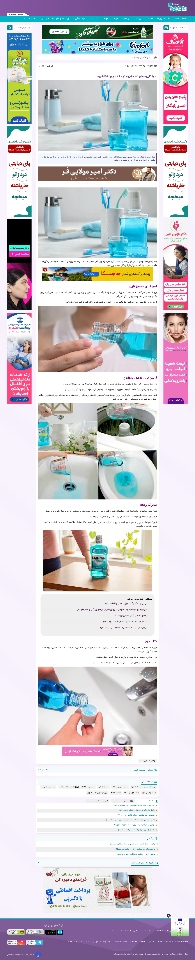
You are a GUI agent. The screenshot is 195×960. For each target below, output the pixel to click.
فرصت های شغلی (120, 941)
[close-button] (169, 916)
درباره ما (143, 941)
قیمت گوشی (103, 787)
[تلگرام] (34, 944)
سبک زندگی (80, 19)
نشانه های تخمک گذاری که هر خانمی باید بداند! (125, 622)
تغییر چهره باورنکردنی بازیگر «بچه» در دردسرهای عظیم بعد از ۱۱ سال (129, 820)
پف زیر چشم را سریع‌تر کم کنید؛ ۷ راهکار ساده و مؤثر (135, 829)
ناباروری (150, 19)
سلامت (94, 19)
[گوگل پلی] (35, 932)
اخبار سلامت (53, 19)
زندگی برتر (78, 941)
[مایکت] (54, 932)
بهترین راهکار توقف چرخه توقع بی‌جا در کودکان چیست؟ (132, 844)
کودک (105, 19)
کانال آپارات (106, 941)
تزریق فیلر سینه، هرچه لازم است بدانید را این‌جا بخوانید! (122, 628)
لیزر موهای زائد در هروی (97, 792)
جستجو (152, 941)
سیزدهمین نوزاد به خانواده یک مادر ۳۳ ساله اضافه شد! (134, 805)
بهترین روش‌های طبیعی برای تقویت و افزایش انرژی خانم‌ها (132, 824)
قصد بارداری (164, 19)
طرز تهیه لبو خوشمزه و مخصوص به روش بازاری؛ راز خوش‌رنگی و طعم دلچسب (111, 609)
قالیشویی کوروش (48, 787)
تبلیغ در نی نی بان (92, 941)
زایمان (126, 19)
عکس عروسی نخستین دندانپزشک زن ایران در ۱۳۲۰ (135, 815)
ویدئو (67, 19)
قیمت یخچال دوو (149, 792)
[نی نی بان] (177, 7)
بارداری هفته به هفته (166, 941)
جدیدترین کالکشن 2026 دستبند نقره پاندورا (77, 787)
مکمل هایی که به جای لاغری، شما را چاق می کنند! (136, 810)
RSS (70, 941)
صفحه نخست (180, 19)
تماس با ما (133, 941)
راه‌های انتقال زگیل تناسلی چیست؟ (131, 615)
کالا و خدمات (29, 19)
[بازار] (16, 932)
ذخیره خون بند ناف (120, 787)
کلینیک (41, 19)
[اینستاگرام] (16, 944)
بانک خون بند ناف (131, 792)
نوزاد (116, 19)
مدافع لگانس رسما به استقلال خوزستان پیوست (136, 854)
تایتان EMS (116, 792)
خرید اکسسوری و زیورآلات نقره (143, 787)
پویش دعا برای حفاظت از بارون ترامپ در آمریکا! (135, 849)
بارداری (138, 19)
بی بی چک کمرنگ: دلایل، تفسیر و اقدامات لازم (126, 603)
